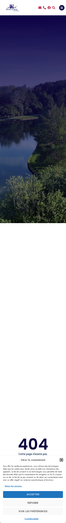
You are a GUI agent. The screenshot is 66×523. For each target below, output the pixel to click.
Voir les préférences (33, 511)
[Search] (53, 7)
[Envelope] (39, 7)
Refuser (33, 503)
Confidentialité (32, 518)
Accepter (33, 494)
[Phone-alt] (44, 7)
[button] (61, 459)
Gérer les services (13, 486)
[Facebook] (49, 7)
